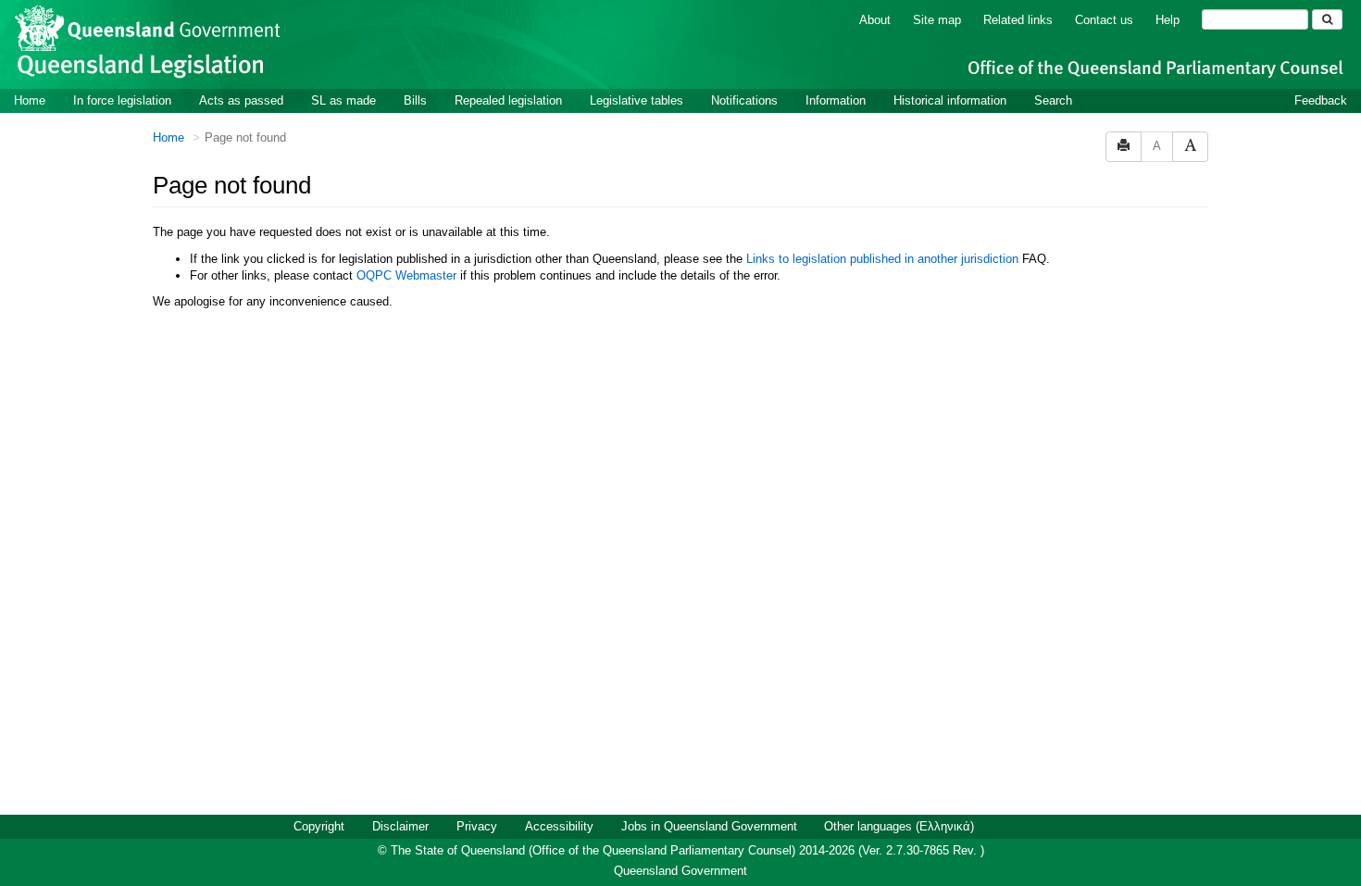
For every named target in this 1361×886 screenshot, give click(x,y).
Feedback (1320, 100)
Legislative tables (636, 100)
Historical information (949, 100)
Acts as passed (241, 100)
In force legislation (122, 100)
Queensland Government (680, 871)
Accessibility (559, 826)
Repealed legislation (508, 100)
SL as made (343, 100)
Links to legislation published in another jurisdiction (882, 259)
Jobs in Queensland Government (709, 826)
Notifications (744, 100)
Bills (415, 100)
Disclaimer (400, 826)
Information (835, 100)
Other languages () (899, 826)
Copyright (318, 826)
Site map (937, 20)
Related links (1018, 20)
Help (1167, 20)
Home (29, 100)
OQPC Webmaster (406, 275)
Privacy (476, 826)
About (875, 20)
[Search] (1327, 19)
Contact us (1104, 20)
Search (1053, 100)
